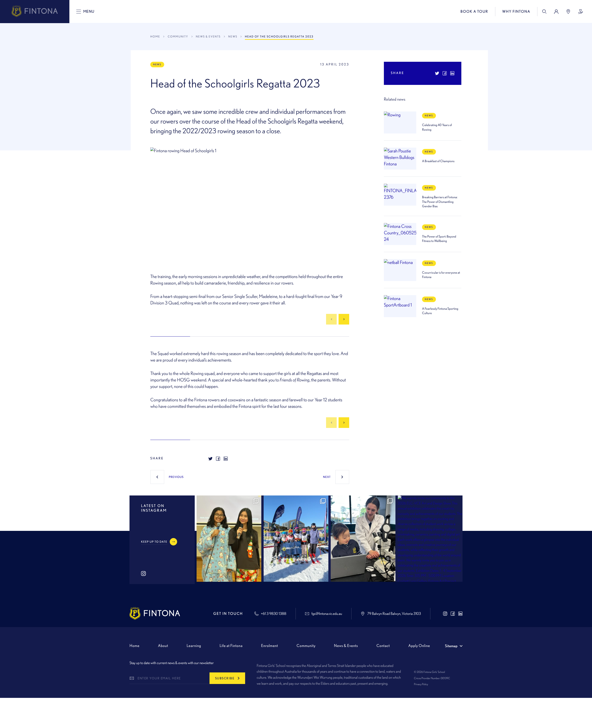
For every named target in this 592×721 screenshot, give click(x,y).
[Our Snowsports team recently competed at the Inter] (296, 538)
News (232, 36)
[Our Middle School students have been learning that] (229, 538)
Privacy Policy (421, 684)
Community (178, 36)
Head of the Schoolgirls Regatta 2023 (279, 36)
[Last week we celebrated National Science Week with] (363, 538)
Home (155, 36)
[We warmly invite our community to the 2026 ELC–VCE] (430, 538)
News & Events (208, 36)
